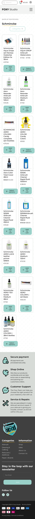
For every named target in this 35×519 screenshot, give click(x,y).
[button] (9, 68)
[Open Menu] (31, 9)
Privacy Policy (6, 515)
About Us (22, 450)
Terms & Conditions (17, 515)
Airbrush (5, 444)
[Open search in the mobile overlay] (10, 3)
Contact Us (23, 453)
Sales (21, 447)
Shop (21, 444)
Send (17, 482)
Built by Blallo (26, 504)
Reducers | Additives (6, 454)
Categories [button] (16, 29)
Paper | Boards (7, 458)
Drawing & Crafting (6, 449)
